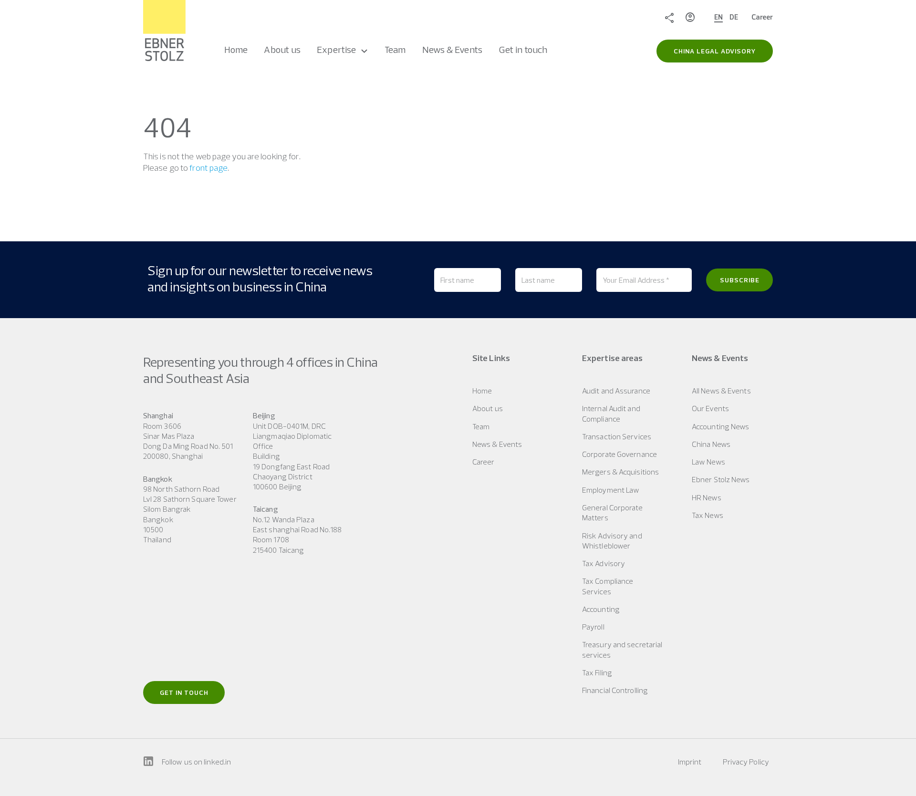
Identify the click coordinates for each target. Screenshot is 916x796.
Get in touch (184, 692)
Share (669, 17)
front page (208, 167)
